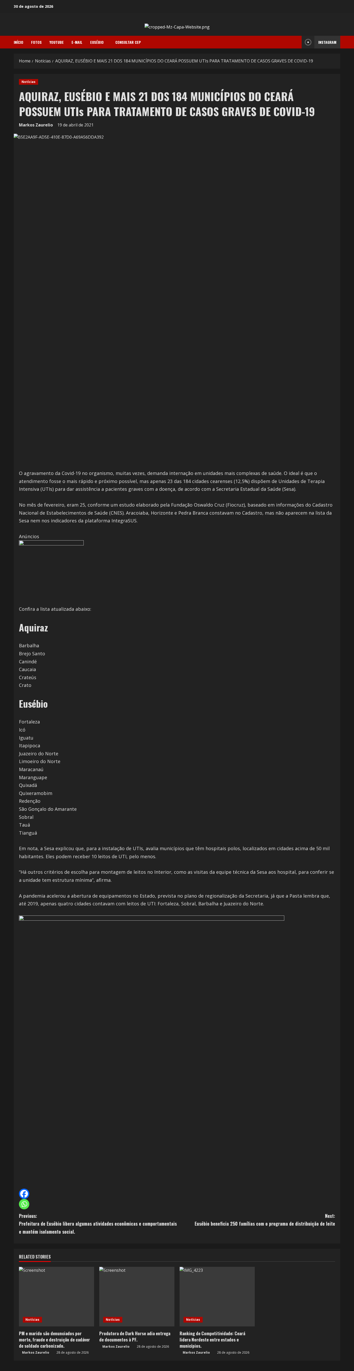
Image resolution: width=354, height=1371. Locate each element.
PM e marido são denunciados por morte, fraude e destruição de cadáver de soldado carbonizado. (54, 1339)
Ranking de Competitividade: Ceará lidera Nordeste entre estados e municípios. (212, 1339)
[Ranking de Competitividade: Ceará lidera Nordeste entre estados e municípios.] (217, 1296)
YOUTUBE (56, 42)
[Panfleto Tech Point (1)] (51, 572)
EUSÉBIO (97, 42)
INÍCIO (18, 42)
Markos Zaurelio (36, 125)
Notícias (29, 82)
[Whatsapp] (24, 1204)
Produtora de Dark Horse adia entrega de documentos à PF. (134, 1336)
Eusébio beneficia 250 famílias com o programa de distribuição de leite (265, 1219)
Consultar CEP (128, 42)
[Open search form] (296, 42)
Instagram (327, 42)
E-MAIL (77, 42)
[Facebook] (24, 1194)
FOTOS (36, 42)
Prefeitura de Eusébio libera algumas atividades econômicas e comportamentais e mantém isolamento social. (98, 1223)
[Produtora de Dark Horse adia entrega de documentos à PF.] (136, 1296)
